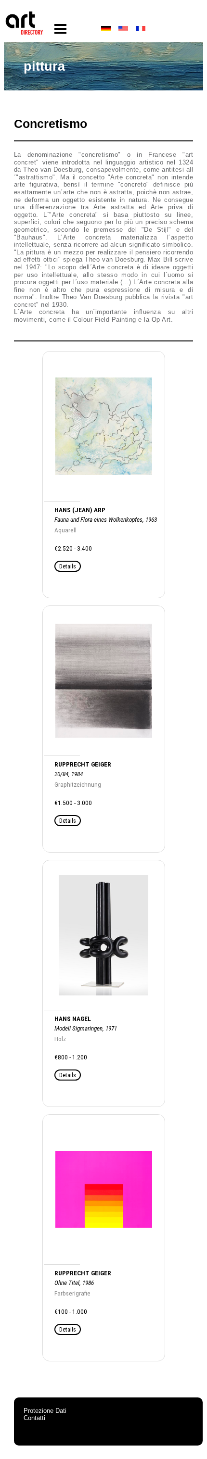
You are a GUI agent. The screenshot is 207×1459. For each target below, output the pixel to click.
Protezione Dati (45, 1410)
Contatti (34, 1417)
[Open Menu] (60, 29)
